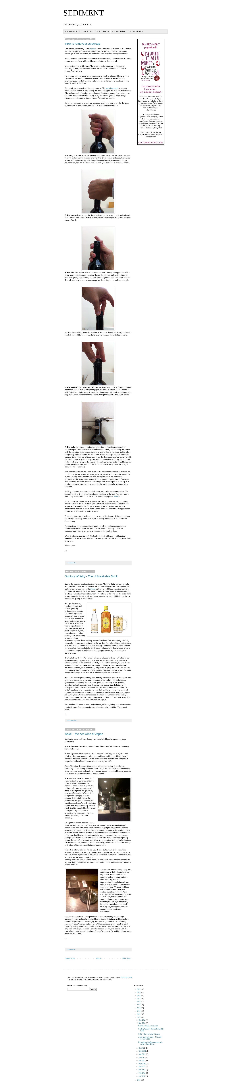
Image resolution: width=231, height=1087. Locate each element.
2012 (139, 1014)
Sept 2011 (142, 1051)
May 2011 (142, 1064)
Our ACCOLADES (102, 31)
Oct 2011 (142, 1048)
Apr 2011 (142, 1067)
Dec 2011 (142, 1020)
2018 (139, 995)
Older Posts (126, 958)
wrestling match (112, 88)
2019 (139, 992)
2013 (139, 1011)
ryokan (92, 589)
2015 (139, 1005)
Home (98, 958)
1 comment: (72, 949)
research (92, 49)
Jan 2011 (142, 1076)
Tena (116, 496)
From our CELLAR (119, 31)
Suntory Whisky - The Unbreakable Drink (91, 576)
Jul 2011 (142, 1057)
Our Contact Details (136, 31)
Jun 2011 (142, 1060)
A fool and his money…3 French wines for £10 (149, 1038)
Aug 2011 (142, 1054)
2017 (139, 998)
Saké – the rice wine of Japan (84, 734)
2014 (139, 1008)
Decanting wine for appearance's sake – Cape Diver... (150, 1043)
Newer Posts (70, 958)
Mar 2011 (142, 1070)
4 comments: (72, 563)
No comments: (72, 720)
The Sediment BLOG (72, 31)
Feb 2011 (142, 1073)
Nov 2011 (142, 1023)
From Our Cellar (126, 977)
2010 (139, 1080)
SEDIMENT (83, 12)
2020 (139, 989)
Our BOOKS (88, 31)
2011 (139, 1017)
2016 (139, 1002)
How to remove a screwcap (82, 43)
